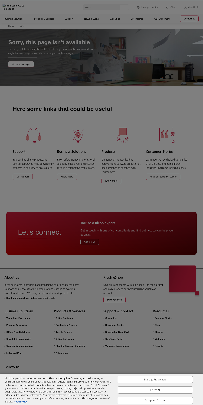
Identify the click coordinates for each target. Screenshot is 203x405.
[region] (101, 389)
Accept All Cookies (155, 400)
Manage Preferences (155, 379)
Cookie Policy (20, 401)
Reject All (155, 390)
